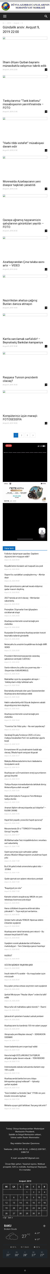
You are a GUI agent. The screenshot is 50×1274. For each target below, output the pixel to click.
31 (39, 1213)
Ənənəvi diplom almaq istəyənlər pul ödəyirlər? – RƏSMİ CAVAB (25, 809)
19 (6, 1208)
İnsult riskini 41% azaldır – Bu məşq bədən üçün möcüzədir (24, 975)
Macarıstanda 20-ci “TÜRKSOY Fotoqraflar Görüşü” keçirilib (22, 830)
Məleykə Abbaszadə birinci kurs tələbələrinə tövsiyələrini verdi (23, 762)
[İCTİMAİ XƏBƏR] (25, 6)
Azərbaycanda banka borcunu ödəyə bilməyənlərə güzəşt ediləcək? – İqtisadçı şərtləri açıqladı (21, 1081)
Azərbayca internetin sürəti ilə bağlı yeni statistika (21, 622)
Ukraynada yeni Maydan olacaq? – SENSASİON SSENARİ (24, 1035)
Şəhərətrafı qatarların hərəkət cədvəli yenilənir (24, 1016)
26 (6, 1213)
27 (14, 1213)
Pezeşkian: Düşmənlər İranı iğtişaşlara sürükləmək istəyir (21, 611)
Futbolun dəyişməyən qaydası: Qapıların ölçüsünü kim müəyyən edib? (21, 555)
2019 (9, 23)
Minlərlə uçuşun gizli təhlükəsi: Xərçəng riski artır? (25, 1105)
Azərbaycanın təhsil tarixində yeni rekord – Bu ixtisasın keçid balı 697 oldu (24, 933)
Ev (3, 23)
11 (44, 1197)
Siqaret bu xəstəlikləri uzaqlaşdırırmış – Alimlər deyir (24, 576)
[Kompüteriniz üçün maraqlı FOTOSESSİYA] (25, 401)
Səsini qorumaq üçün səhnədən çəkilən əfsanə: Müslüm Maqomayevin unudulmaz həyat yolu (25, 855)
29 (27, 1213)
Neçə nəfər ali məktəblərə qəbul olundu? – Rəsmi (25, 1007)
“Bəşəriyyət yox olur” (13, 888)
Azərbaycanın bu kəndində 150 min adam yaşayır (25, 1026)
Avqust (16, 23)
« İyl (4, 1217)
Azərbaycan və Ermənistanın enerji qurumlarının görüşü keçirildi (25, 774)
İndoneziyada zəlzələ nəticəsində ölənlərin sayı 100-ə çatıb (24, 1068)
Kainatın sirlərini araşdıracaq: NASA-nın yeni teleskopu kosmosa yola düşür (23, 898)
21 (20, 1208)
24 (39, 1208)
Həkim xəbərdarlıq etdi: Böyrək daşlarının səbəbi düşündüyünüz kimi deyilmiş (24, 703)
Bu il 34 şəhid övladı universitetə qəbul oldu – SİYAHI (23, 867)
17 (39, 1202)
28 (20, 1213)
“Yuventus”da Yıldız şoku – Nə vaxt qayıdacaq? (24, 726)
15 (27, 1202)
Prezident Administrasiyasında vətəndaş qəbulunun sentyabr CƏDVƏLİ (22, 657)
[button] (46, 16)
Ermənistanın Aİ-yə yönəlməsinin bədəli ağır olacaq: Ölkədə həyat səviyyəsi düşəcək (23, 751)
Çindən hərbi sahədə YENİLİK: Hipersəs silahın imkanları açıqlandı (23, 921)
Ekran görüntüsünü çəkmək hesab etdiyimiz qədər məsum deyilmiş (23, 587)
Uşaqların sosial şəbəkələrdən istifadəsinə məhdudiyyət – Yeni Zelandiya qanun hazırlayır (24, 944)
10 (39, 1197)
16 (33, 1202)
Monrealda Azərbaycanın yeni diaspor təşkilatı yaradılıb (22, 183)
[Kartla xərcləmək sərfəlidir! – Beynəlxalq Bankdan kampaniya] (25, 324)
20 (14, 1208)
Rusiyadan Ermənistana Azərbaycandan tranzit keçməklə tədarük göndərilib (25, 634)
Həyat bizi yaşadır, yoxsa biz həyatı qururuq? (23, 820)
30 (33, 1213)
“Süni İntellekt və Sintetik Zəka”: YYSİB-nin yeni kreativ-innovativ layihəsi (24, 1094)
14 (20, 1202)
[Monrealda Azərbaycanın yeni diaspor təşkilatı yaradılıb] (25, 167)
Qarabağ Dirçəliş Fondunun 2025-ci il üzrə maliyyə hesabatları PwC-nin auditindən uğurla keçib (24, 738)
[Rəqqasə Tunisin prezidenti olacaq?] (25, 363)
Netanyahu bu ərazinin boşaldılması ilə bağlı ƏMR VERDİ (25, 645)
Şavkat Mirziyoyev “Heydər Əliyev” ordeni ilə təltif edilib (25, 996)
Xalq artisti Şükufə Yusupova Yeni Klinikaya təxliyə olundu (23, 797)
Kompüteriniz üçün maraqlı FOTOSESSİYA (20, 417)
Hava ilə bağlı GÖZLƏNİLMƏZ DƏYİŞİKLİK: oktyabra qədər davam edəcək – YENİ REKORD (24, 1056)
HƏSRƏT (8, 955)
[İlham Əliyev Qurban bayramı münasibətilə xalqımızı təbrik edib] (25, 48)
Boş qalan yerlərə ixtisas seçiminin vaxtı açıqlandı (25, 986)
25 (44, 1208)
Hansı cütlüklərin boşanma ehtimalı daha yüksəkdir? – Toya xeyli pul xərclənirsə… (22, 909)
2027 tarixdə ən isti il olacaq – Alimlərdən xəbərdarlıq (22, 599)
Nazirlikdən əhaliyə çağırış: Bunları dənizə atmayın (20, 302)
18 (44, 1202)
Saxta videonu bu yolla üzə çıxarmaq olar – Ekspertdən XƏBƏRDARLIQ (23, 669)
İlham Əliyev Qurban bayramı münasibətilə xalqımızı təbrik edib (24, 64)
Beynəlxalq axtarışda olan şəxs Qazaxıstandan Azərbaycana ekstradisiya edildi (24, 692)
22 (27, 1208)
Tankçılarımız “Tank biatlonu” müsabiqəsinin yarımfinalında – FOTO (23, 104)
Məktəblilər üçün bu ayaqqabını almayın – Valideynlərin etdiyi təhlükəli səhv (22, 680)
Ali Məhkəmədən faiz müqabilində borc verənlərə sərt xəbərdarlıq (25, 841)
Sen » (10, 1217)
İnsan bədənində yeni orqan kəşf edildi (21, 1047)
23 (33, 1208)
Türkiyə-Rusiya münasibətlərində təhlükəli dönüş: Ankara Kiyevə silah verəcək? (25, 785)
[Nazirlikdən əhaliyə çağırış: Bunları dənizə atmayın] (25, 286)
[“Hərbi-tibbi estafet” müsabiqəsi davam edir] (25, 128)
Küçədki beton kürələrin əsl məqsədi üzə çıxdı (23, 566)
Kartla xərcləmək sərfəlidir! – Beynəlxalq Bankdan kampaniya (23, 340)
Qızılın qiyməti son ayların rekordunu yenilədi (23, 879)
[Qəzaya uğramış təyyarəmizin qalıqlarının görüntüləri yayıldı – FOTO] (25, 205)
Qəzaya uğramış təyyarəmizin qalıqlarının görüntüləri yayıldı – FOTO (23, 223)
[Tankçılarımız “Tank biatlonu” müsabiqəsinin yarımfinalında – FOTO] (25, 86)
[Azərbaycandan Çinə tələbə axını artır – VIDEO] (25, 247)
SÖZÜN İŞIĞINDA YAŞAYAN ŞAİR (18, 965)
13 (14, 1202)
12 (6, 1202)
